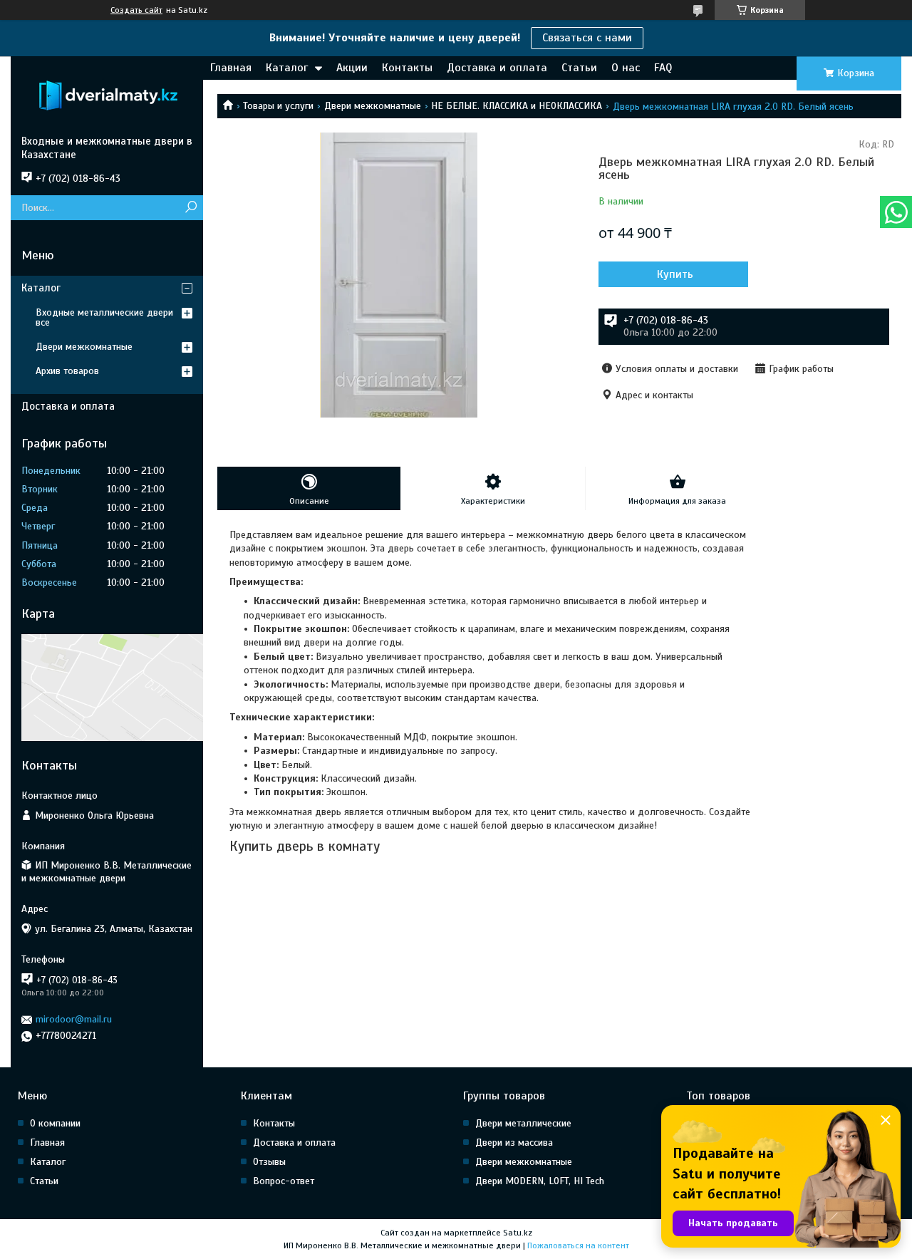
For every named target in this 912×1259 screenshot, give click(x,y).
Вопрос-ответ (283, 1181)
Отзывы (269, 1162)
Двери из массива (514, 1142)
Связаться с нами (587, 38)
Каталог (287, 68)
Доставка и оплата (497, 68)
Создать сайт (136, 10)
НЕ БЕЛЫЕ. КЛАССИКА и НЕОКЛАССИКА (516, 106)
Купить (675, 274)
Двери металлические (523, 1123)
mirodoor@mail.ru (74, 1019)
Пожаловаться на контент (578, 1245)
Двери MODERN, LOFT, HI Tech (539, 1181)
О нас (625, 68)
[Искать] (190, 207)
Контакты (407, 68)
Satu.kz (517, 1233)
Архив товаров (67, 371)
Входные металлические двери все (104, 317)
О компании (55, 1123)
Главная (231, 68)
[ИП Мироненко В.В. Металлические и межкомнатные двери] (106, 95)
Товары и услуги (278, 106)
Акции (352, 68)
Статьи (579, 68)
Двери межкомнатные (372, 106)
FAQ (663, 68)
